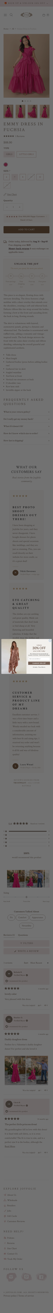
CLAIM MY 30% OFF (39, 663)
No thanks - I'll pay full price (39, 667)
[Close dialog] (50, 641)
